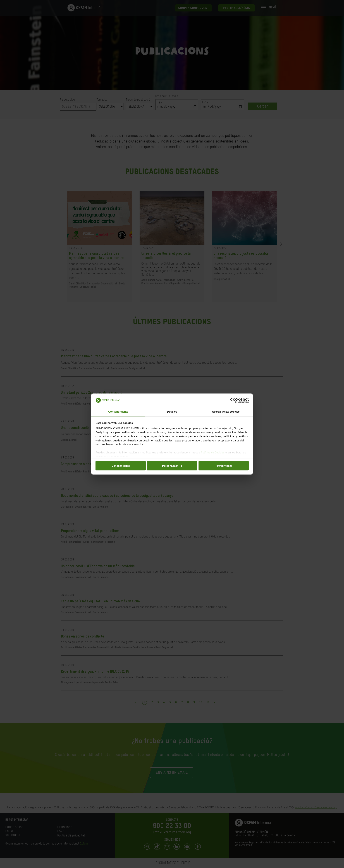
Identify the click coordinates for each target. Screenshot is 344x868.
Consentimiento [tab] (118, 411)
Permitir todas (223, 465)
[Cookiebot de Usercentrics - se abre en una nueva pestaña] (233, 400)
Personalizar (170, 465)
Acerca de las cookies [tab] (226, 411)
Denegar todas (120, 465)
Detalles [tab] (172, 411)
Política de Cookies (213, 452)
